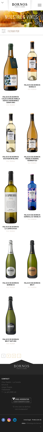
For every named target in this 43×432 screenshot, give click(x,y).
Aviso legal (27, 420)
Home (13, 23)
